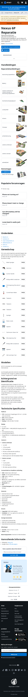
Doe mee (17, 613)
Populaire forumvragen (13, 183)
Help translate (12, 665)
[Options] (2, 13)
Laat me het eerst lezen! (9, 657)
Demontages (6, 169)
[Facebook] (6, 670)
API (2, 621)
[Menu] (2, 2)
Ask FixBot (12, 555)
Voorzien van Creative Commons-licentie (14, 691)
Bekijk (23, 262)
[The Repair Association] (14, 673)
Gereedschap (7, 249)
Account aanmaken (14, 9)
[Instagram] (13, 670)
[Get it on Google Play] (21, 639)
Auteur (6, 562)
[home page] (7, 3)
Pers (16, 608)
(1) (5, 237)
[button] (18, 2)
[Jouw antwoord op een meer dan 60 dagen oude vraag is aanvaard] (14, 577)
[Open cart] (22, 2)
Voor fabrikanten (19, 624)
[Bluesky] (22, 670)
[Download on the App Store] (20, 634)
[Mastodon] (19, 670)
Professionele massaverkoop (18, 616)
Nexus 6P (16, 12)
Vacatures (3, 616)
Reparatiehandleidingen (10, 69)
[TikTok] (3, 670)
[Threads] (25, 670)
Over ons (3, 608)
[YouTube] (16, 670)
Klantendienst (5, 611)
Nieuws (17, 611)
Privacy (3, 634)
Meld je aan (14, 654)
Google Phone (8, 12)
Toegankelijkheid (5, 631)
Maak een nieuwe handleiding (11, 47)
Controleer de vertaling (13, 20)
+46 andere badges (17, 579)
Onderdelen (7, 233)
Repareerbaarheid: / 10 (14, 23)
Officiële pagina (13, 544)
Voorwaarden (4, 636)
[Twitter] (9, 670)
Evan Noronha (9, 43)
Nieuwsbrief (4, 618)
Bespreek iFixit (5, 613)
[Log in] (25, 2)
